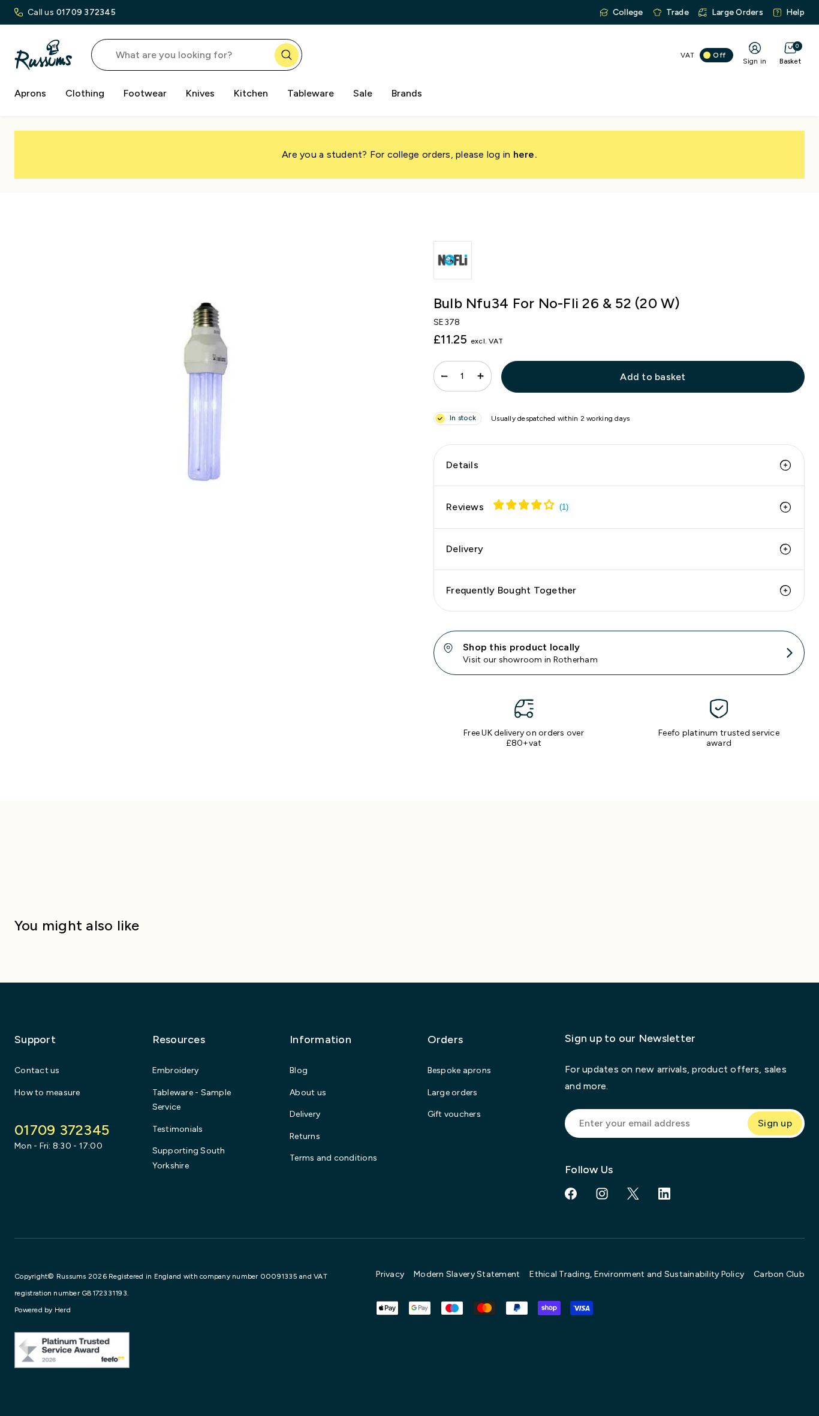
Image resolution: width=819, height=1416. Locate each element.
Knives (200, 93)
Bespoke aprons (459, 1070)
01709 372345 (86, 12)
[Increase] (480, 376)
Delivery (464, 549)
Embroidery (175, 1070)
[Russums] (43, 55)
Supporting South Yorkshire (188, 1158)
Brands (407, 93)
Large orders (452, 1092)
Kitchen (251, 93)
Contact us (37, 1070)
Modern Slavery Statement (467, 1274)
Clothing (84, 93)
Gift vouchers (454, 1114)
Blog (299, 1070)
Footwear (145, 93)
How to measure (47, 1092)
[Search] (287, 55)
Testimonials (177, 1129)
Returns (305, 1136)
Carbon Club (779, 1274)
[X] (633, 1194)
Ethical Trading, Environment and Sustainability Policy (636, 1274)
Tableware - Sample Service (191, 1100)
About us (308, 1092)
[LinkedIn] (664, 1194)
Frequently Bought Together (511, 590)
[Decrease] (444, 376)
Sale (362, 93)
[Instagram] (602, 1194)
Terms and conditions (333, 1158)
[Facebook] (571, 1194)
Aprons (30, 93)
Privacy (390, 1274)
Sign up (775, 1123)
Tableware (310, 93)
